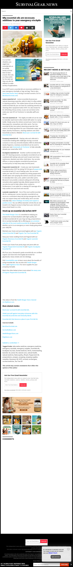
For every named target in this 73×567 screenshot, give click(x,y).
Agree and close (56, 557)
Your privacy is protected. (9, 390)
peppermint (38, 169)
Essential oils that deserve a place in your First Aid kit (19, 319)
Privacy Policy (36, 560)
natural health (32, 353)
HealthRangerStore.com (10, 333)
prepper (15, 357)
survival (25, 359)
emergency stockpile (9, 348)
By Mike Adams (60, 81)
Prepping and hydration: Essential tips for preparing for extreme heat (60, 143)
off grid (25, 355)
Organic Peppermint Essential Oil (13, 247)
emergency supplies (23, 348)
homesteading (37, 351)
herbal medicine (21, 351)
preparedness (7, 357)
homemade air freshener (21, 147)
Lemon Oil (14, 353)
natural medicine (8, 355)
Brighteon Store (14, 265)
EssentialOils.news (12, 260)
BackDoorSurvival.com (9, 95)
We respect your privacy (27, 549)
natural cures (22, 353)
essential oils (35, 348)
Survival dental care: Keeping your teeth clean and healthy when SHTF (60, 129)
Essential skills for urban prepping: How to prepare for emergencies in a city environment (60, 86)
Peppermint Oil (34, 355)
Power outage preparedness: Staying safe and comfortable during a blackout (58, 171)
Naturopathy (18, 355)
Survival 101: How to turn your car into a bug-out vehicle (59, 123)
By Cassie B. (59, 197)
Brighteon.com (7, 337)
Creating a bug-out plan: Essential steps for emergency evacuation (59, 94)
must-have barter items (10, 93)
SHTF (20, 359)
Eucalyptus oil (6, 351)
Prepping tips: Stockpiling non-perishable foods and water (59, 136)
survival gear (32, 359)
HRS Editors (16, 24)
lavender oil (6, 353)
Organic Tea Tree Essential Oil (28, 233)
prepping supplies (32, 357)
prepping (22, 357)
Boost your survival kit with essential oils (15, 310)
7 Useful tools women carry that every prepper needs (59, 222)
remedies (5, 359)
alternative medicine (20, 346)
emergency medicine (34, 346)
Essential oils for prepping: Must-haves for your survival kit (59, 164)
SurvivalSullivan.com (9, 330)
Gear (13, 351)
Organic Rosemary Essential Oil (12, 239)
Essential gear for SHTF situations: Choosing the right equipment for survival (59, 108)
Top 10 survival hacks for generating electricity (57, 188)
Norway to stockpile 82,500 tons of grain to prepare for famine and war (60, 194)
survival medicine (8, 361)
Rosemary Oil (13, 359)
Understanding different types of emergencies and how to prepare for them (59, 180)
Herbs (29, 351)
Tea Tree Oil (18, 361)
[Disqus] (22, 464)
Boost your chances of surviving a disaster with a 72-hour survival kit (60, 116)
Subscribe (64, 564)
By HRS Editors (60, 89)
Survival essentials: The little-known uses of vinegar (58, 100)
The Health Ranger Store (10, 214)
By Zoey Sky (59, 125)
